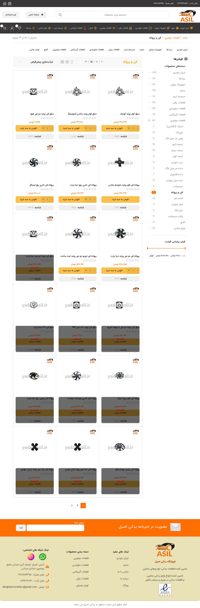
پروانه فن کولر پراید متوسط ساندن (124, 185)
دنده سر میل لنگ (174, 168)
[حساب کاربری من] (12, 28)
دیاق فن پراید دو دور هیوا (42, 114)
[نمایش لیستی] (71, 62)
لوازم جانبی (179, 228)
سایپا (182, 90)
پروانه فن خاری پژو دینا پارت (83, 185)
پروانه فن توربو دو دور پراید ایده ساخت (78, 256)
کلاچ (183, 222)
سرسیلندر (178, 186)
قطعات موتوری (171, 38)
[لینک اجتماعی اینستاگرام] (9, 3)
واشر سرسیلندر (175, 216)
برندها (182, 78)
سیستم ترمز (179, 96)
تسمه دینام (177, 150)
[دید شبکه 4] (62, 61)
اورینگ (179, 132)
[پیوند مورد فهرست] (110, 558)
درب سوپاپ (177, 162)
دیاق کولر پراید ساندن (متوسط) (82, 114)
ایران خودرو (179, 73)
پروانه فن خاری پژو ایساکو (42, 185)
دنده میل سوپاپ (174, 180)
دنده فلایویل (176, 174)
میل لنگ (178, 210)
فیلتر (151, 255)
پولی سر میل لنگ (174, 138)
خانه (185, 38)
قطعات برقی (179, 103)
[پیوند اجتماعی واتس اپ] (4, 3)
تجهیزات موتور (178, 85)
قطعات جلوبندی (177, 108)
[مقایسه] (104, 78)
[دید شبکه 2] (67, 61)
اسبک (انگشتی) (175, 126)
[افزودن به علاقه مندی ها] (104, 92)
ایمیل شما (79, 523)
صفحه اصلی (34, 14)
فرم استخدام (10, 14)
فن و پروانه (177, 192)
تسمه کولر (178, 156)
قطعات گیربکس (177, 115)
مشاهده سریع (104, 85)
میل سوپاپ (177, 204)
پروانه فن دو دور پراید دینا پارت (125, 256)
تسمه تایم (177, 144)
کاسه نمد (178, 198)
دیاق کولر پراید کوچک (130, 114)
